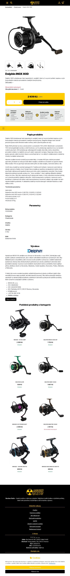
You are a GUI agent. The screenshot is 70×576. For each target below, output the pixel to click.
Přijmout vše (35, 571)
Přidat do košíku (43, 102)
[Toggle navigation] (7, 2)
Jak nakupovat (35, 515)
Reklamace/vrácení (35, 529)
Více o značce (10, 299)
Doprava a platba (35, 513)
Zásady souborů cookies (35, 524)
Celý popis (8, 82)
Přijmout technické (35, 567)
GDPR (35, 521)
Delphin (7, 225)
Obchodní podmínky (35, 518)
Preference (52, 563)
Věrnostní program (35, 526)
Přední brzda (9, 218)
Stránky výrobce (13, 295)
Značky (35, 510)
